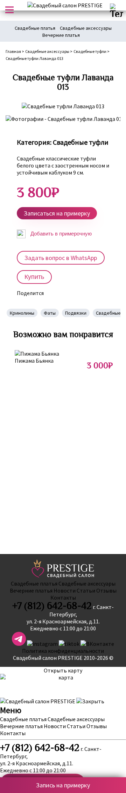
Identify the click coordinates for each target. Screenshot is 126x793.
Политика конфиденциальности (63, 650)
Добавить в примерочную (60, 234)
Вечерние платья (61, 35)
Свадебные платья (35, 28)
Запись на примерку (63, 785)
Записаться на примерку (57, 213)
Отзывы (106, 590)
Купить (34, 276)
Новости (65, 590)
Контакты (63, 597)
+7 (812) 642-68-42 (52, 606)
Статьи (86, 590)
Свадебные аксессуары (86, 28)
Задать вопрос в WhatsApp (60, 258)
